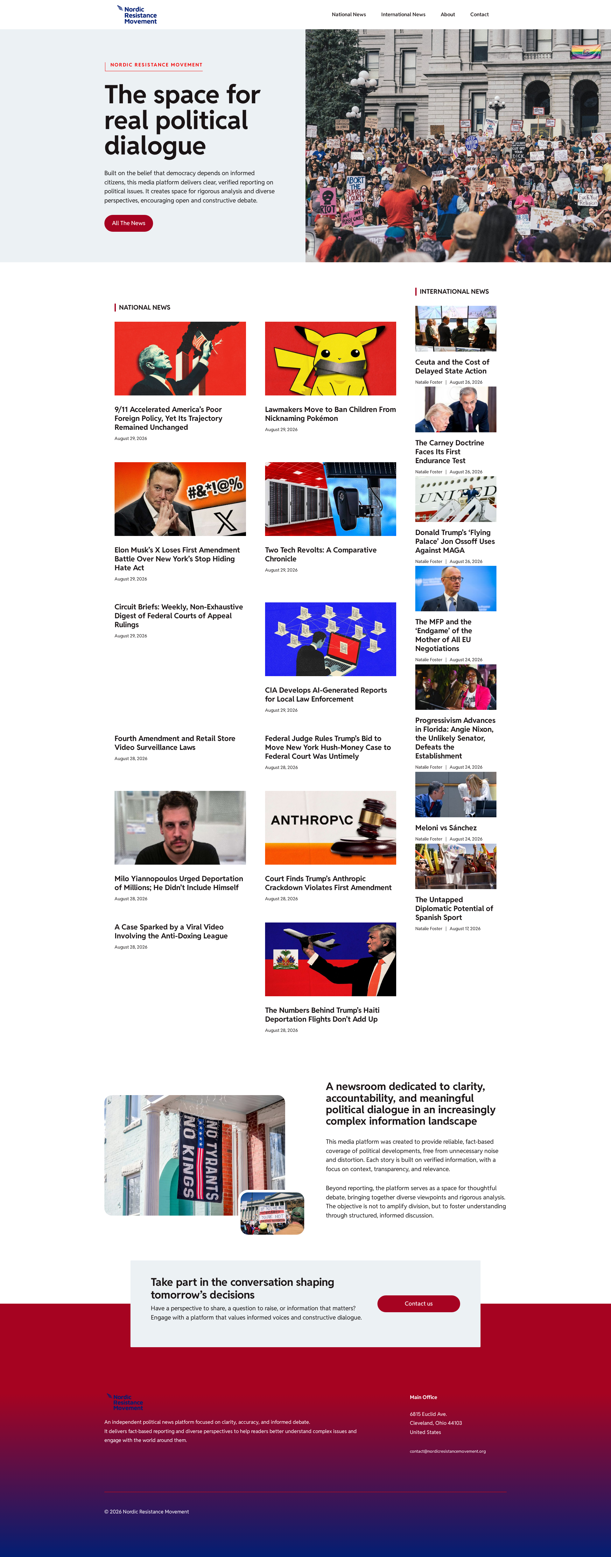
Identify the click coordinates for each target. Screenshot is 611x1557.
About (448, 14)
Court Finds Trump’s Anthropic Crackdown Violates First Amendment (328, 883)
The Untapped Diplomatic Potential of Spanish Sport (454, 908)
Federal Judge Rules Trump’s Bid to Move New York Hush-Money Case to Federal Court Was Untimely (328, 747)
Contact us (419, 1303)
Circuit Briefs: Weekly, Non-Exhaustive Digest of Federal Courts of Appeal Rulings (179, 615)
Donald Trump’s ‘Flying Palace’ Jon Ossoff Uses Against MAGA (455, 541)
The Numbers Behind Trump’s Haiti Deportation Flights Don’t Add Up (322, 1014)
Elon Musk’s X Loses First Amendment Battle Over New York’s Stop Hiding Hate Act (177, 559)
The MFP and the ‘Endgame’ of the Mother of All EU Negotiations (443, 635)
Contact (479, 14)
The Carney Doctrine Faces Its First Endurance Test (449, 451)
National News (349, 14)
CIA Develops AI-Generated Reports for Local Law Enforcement (326, 694)
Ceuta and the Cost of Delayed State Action (452, 366)
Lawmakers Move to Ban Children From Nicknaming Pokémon (330, 414)
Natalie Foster (428, 382)
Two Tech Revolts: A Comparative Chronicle (321, 554)
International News (403, 14)
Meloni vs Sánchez (446, 828)
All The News (128, 223)
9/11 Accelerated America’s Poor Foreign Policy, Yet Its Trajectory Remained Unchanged (168, 418)
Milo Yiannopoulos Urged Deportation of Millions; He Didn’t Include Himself (179, 883)
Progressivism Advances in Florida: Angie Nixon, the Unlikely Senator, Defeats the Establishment (455, 738)
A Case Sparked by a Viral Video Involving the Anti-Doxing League (171, 931)
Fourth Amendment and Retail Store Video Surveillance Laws (175, 743)
